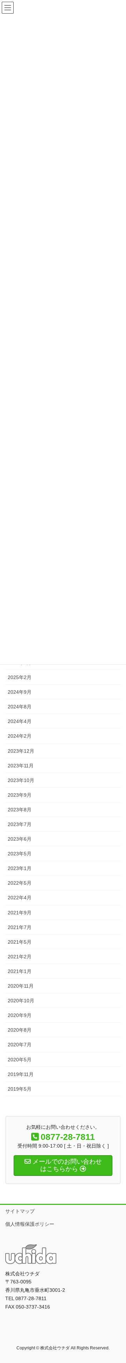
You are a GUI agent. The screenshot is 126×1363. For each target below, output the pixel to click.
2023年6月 (19, 839)
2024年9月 (19, 692)
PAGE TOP (116, 1316)
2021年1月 (19, 971)
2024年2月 (19, 736)
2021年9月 (19, 912)
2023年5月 (19, 853)
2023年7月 (19, 824)
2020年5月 (19, 1059)
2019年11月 (21, 1074)
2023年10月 (21, 780)
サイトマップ (20, 1211)
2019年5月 (19, 1089)
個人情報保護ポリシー (29, 1224)
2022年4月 (19, 897)
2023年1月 (19, 868)
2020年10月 (21, 1000)
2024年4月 (19, 721)
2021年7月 (19, 927)
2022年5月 (19, 883)
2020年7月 (19, 1044)
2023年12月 (21, 751)
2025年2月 (19, 677)
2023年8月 (19, 809)
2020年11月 (21, 986)
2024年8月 (19, 706)
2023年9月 (19, 795)
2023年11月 (21, 765)
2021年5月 (19, 942)
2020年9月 (19, 1015)
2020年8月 (19, 1030)
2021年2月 (19, 956)
